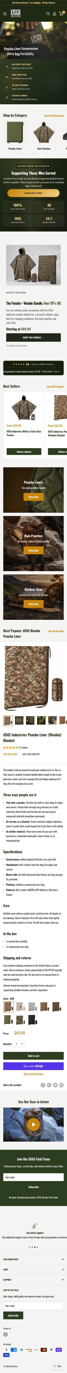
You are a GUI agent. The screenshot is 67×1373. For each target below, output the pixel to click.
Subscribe (33, 1187)
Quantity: (7, 1044)
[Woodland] (20, 1020)
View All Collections (54, 115)
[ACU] (32, 1007)
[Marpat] (57, 1006)
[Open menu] (5, 13)
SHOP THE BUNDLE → (33, 337)
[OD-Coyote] (20, 1007)
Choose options (24, 451)
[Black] (32, 1020)
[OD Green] (8, 1020)
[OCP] (8, 1006)
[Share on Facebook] (43, 1084)
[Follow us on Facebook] (5, 1334)
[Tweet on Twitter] (55, 1084)
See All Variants (56, 631)
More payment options (33, 1073)
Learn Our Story (34, 193)
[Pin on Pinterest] (49, 1084)
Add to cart (33, 1056)
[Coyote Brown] (45, 1007)
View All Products (55, 386)
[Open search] (48, 13)
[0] (61, 14)
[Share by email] (61, 1084)
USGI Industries (10, 754)
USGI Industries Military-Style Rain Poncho (24, 433)
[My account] (54, 13)
